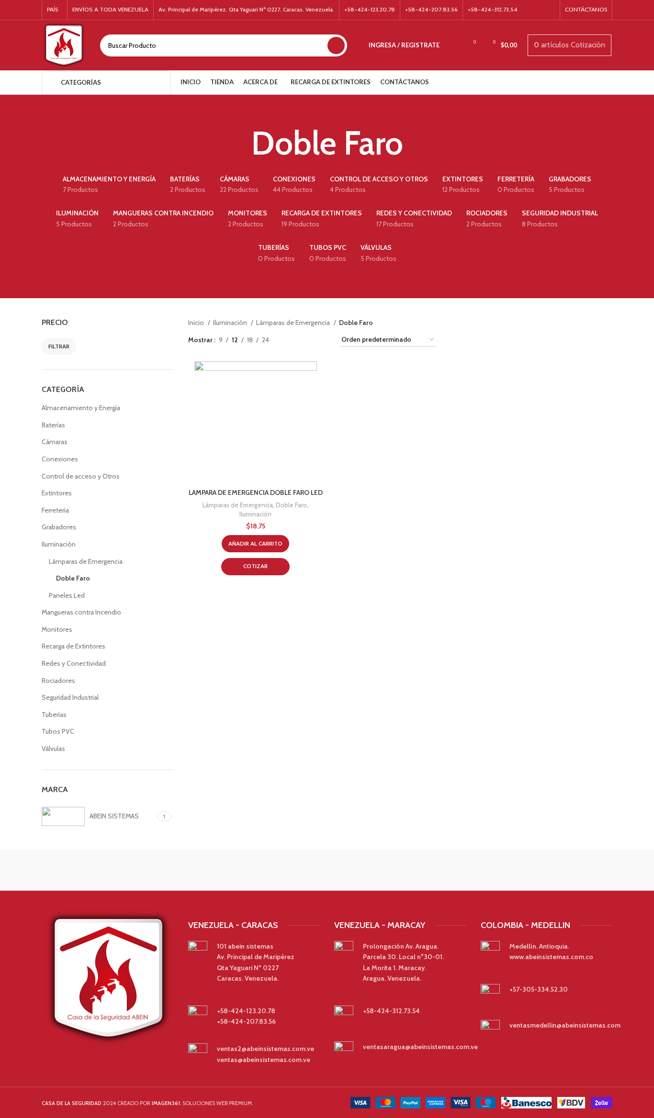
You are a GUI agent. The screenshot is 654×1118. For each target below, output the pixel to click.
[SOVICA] (163, 870)
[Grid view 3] (306, 340)
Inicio (196, 322)
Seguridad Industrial (70, 697)
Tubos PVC (58, 731)
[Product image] (255, 422)
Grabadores (59, 527)
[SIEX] (245, 870)
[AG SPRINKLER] (489, 870)
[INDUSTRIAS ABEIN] (408, 870)
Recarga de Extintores (73, 646)
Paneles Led (67, 595)
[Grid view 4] (321, 340)
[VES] (82, 870)
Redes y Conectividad (74, 663)
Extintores (57, 493)
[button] (255, 543)
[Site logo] (64, 44)
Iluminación (59, 544)
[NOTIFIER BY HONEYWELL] (327, 870)
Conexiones (60, 459)
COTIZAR (255, 566)
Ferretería (55, 510)
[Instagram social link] (548, 10)
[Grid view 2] (291, 340)
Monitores (57, 629)
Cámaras (55, 441)
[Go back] (239, 143)
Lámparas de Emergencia (86, 561)
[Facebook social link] (536, 10)
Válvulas (53, 748)
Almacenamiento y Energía (81, 407)
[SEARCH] (336, 45)
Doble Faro (73, 578)
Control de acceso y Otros (81, 476)
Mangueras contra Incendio (81, 612)
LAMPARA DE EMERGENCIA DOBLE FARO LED (256, 492)
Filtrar (58, 346)
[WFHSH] (571, 870)
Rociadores (58, 680)
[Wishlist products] (453, 45)
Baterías (53, 425)
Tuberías (54, 714)
